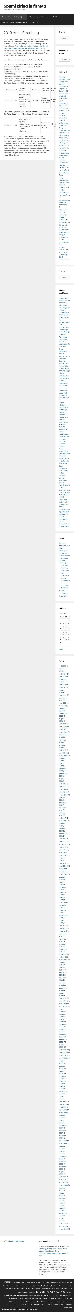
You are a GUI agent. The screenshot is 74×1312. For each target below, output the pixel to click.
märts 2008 (63, 1113)
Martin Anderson (48, 1295)
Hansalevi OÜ (31, 1292)
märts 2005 (63, 1229)
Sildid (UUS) (34, 22)
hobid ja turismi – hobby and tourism (64, 143)
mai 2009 (62, 1055)
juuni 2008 (63, 1104)
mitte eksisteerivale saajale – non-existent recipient (64, 182)
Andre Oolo (55, 1282)
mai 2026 (62, 666)
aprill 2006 (63, 1182)
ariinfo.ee (17, 1286)
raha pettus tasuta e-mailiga (63, 217)
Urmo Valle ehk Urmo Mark (25, 1305)
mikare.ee (69, 1295)
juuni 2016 (63, 842)
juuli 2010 (62, 998)
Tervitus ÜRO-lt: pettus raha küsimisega (64, 461)
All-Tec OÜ (39, 1282)
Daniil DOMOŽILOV (17, 1288)
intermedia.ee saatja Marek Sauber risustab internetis (64, 157)
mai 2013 (62, 902)
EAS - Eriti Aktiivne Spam (32, 1288)
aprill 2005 (63, 1226)
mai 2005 (62, 1223)
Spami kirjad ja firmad (25, 6)
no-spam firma (64, 195)
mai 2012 (62, 931)
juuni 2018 (63, 787)
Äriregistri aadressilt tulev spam (39, 17)
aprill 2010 (63, 1006)
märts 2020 (63, 732)
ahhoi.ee (12, 1282)
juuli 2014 (62, 863)
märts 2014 (63, 874)
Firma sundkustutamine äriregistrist (64, 434)
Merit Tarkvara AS (61, 1295)
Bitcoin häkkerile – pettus (63, 351)
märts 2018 (63, 795)
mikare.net (12, 1298)
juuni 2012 (63, 928)
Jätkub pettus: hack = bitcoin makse (64, 378)
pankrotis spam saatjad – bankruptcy (64, 202)
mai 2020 (62, 729)
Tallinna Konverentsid (64, 1302)
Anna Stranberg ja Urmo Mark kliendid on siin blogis (54, 1248)
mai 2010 (62, 1004)
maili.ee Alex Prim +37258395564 (30, 1295)
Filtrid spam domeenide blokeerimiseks (14, 22)
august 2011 (63, 954)
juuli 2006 (62, 1177)
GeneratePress (33, 1309)
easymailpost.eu (44, 1288)
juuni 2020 (63, 727)
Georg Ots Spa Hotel (54, 1288)
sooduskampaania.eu (50, 1302)
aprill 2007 (63, 1141)
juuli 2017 (62, 818)
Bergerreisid (48, 1285)
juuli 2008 (62, 1102)
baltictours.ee (27, 1286)
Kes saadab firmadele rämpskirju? (12, 17)
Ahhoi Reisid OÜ (22, 1282)
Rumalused (63, 222)
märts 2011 (63, 960)
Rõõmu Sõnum (60, 1298)
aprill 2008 (63, 1110)
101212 (7, 1282)
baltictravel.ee (36, 1286)
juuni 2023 (63, 684)
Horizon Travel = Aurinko (50, 1291)
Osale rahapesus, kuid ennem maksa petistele (63, 470)
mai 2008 (62, 1107)
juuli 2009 (62, 1050)
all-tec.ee (32, 1282)
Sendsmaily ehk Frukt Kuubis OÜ (63, 227)
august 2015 (63, 844)
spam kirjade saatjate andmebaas (63, 235)
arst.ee (22, 1286)
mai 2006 (62, 1180)
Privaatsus (64, 593)
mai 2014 (62, 869)
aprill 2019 (63, 753)
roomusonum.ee (47, 1298)
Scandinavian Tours (20, 1302)
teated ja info (64, 242)
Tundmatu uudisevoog (14, 1241)
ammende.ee (48, 1282)
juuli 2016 (62, 839)
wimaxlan (38, 1305)
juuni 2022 (63, 695)
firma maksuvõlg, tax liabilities (64, 130)
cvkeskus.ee (59, 1286)
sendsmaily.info (34, 1301)
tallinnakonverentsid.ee (12, 1305)
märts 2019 (63, 756)
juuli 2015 (62, 847)
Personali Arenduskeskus (33, 1298)
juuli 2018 (62, 784)
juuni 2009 (63, 1053)
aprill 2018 (63, 792)
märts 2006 (63, 1185)
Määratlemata (64, 173)
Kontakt (55, 17)
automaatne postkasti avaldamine (63, 96)
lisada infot (63, 170)
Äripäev (69, 1305)
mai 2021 (62, 706)
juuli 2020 (62, 724)
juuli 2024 (62, 674)
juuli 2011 (62, 957)
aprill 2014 (63, 871)
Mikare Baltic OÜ (20, 1298)
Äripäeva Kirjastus (68, 1307)
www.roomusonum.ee (57, 1305)
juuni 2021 (63, 703)
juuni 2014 (63, 866)
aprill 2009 (63, 1058)
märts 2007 (63, 1144)
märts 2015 (63, 855)
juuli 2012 (62, 926)
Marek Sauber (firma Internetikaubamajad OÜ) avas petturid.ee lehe (54, 1253)
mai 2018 (62, 789)
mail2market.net (12, 1295)
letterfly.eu (69, 1292)
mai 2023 (62, 687)
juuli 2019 (62, 750)
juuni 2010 (63, 1001)
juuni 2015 (63, 850)
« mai (61, 649)
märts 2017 (63, 821)
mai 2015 (62, 853)
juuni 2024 (63, 677)
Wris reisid (45, 1305)
